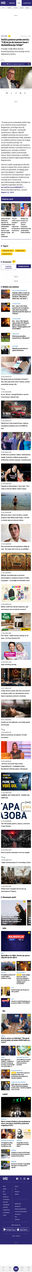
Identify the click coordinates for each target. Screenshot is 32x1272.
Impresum (17, 1206)
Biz (4, 1191)
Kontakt (17, 1219)
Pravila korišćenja (20, 1209)
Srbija (3, 1036)
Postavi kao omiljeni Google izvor (13, 64)
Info (4, 1186)
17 (8, 304)
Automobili (6, 1212)
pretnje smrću (7, 254)
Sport (5, 1189)
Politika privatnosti (21, 1211)
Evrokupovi (15, 333)
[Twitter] (21, 1179)
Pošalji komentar (23, 266)
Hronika (13, 1150)
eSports (5, 1207)
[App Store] (22, 1229)
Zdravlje (5, 1197)
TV (15, 1189)
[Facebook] (17, 1179)
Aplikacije (18, 1214)
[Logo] (3, 3)
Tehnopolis (6, 1210)
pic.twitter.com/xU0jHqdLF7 (12, 187)
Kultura (5, 1202)
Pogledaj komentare (8, 267)
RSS (16, 1217)
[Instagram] (24, 1179)
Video (16, 1186)
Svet (2, 953)
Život (4, 1194)
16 (8, 319)
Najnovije (12, 3)
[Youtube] (28, 1179)
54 (8, 291)
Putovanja (6, 1199)
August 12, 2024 (7, 192)
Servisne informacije (7, 1140)
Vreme (16, 1194)
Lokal (4, 1215)
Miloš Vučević (20, 250)
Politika (4, 36)
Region (3, 972)
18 (8, 346)
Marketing (18, 1204)
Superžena (6, 1204)
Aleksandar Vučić (8, 250)
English (17, 1191)
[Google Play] (9, 1229)
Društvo (3, 1119)
